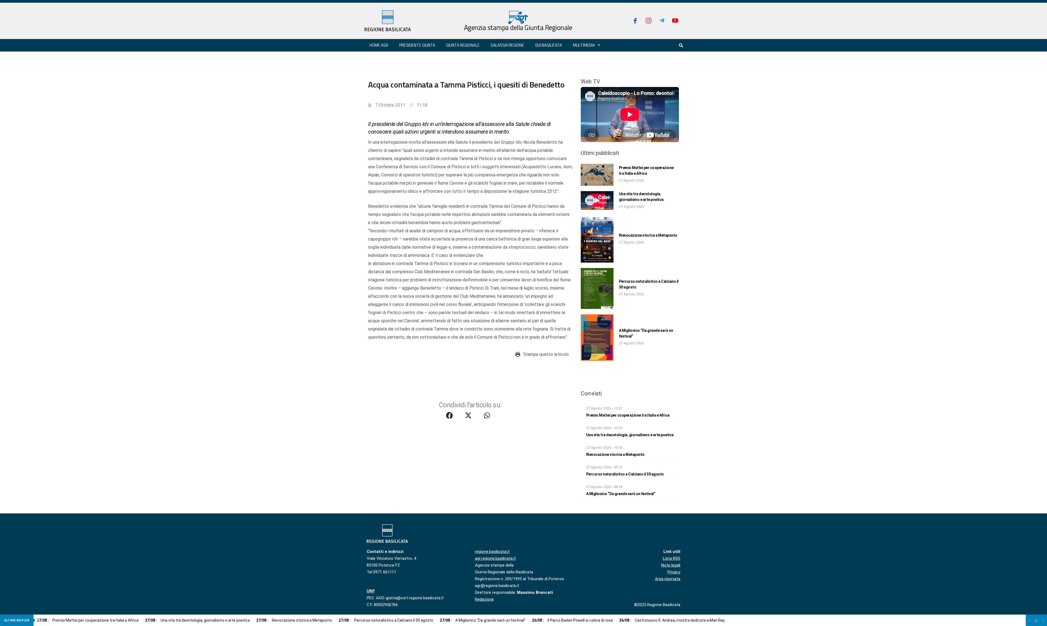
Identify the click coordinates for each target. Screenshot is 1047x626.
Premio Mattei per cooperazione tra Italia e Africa (628, 415)
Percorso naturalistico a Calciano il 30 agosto (625, 474)
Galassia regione (507, 45)
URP (371, 591)
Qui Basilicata (548, 45)
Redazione (484, 599)
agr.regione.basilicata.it (495, 558)
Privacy (673, 572)
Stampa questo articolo (546, 354)
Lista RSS (671, 558)
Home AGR (378, 45)
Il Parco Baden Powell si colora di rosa (572, 620)
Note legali (670, 565)
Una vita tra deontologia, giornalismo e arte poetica (630, 435)
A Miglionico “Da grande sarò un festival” (620, 494)
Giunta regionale (463, 45)
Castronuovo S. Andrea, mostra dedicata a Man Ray (672, 620)
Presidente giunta (417, 45)
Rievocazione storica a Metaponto (648, 235)
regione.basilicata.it (492, 551)
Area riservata (667, 578)
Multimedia (584, 45)
